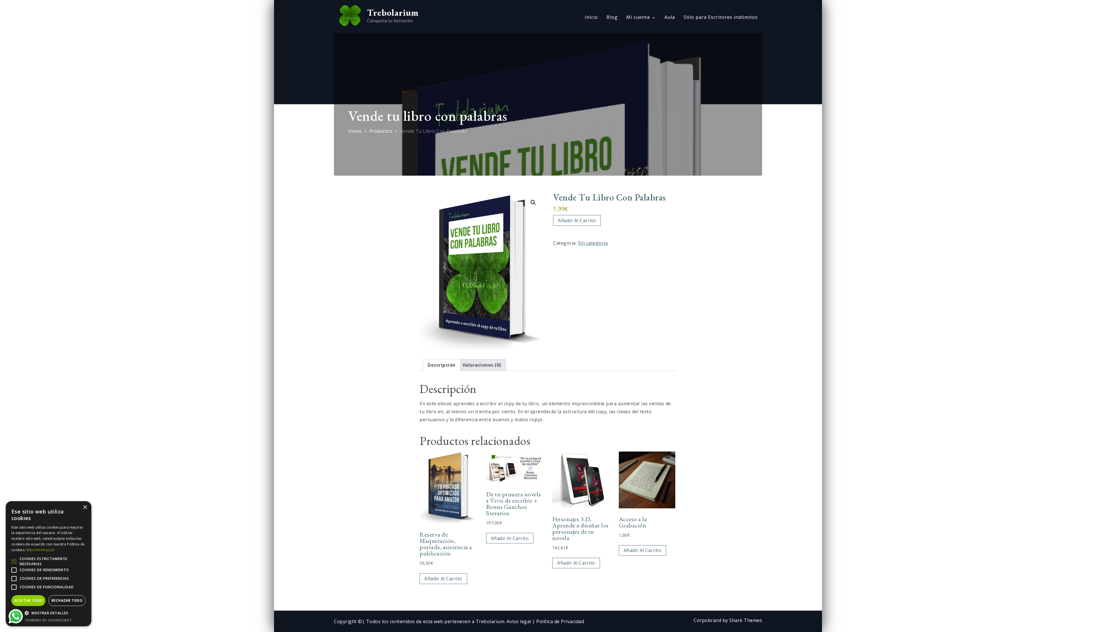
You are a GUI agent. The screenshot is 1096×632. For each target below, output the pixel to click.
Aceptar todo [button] (28, 600)
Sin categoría (593, 243)
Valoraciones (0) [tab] (481, 365)
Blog (612, 17)
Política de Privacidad (560, 621)
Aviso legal (519, 621)
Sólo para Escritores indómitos (721, 17)
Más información (41, 549)
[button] (533, 202)
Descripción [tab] (442, 365)
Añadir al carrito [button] (443, 578)
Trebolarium (393, 13)
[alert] (48, 563)
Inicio (591, 17)
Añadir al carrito (577, 220)
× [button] (85, 507)
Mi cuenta (638, 17)
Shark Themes (745, 620)
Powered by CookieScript (48, 620)
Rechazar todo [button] (66, 600)
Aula (669, 17)
